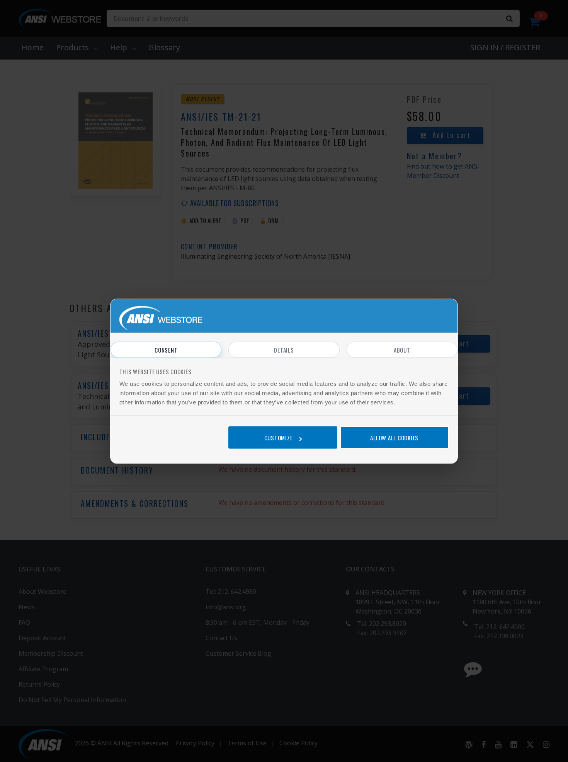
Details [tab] (284, 349)
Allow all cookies (394, 437)
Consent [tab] (166, 349)
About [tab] (402, 349)
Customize (278, 437)
